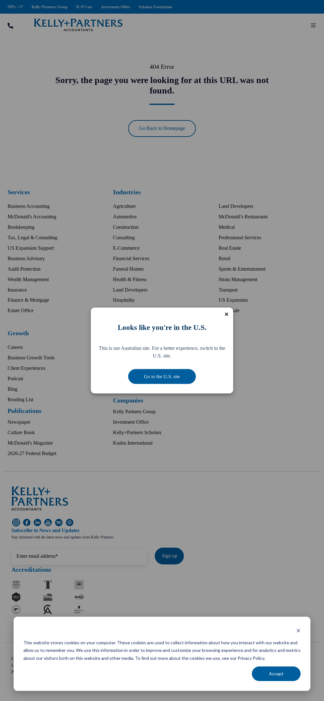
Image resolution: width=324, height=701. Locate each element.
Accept (276, 673)
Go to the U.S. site (162, 376)
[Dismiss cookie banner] (298, 630)
